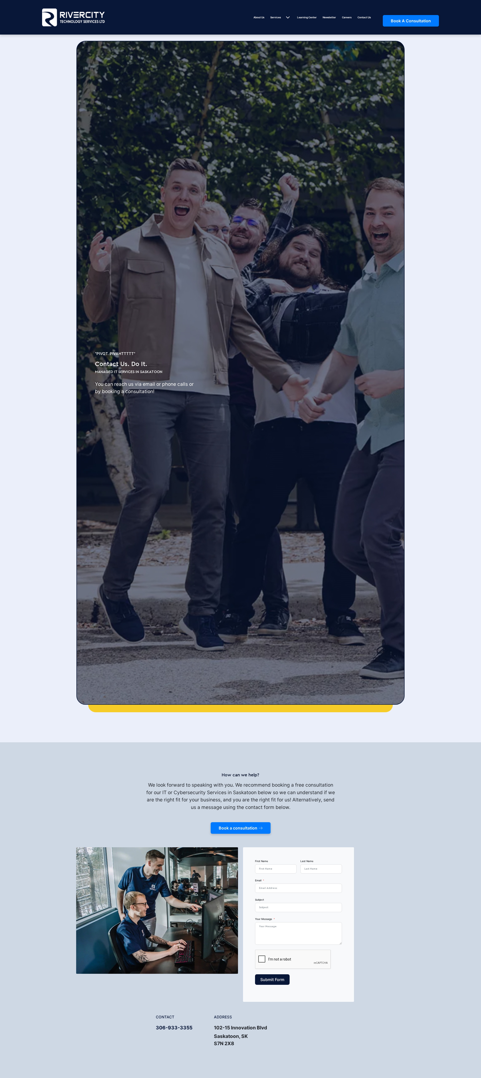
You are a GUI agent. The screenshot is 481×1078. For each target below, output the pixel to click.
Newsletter (329, 17)
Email (258, 880)
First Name (261, 861)
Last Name (306, 861)
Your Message (263, 918)
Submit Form (272, 979)
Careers (346, 17)
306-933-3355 (174, 1028)
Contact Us (364, 17)
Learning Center (307, 17)
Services (275, 17)
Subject (259, 899)
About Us (259, 17)
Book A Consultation (411, 20)
